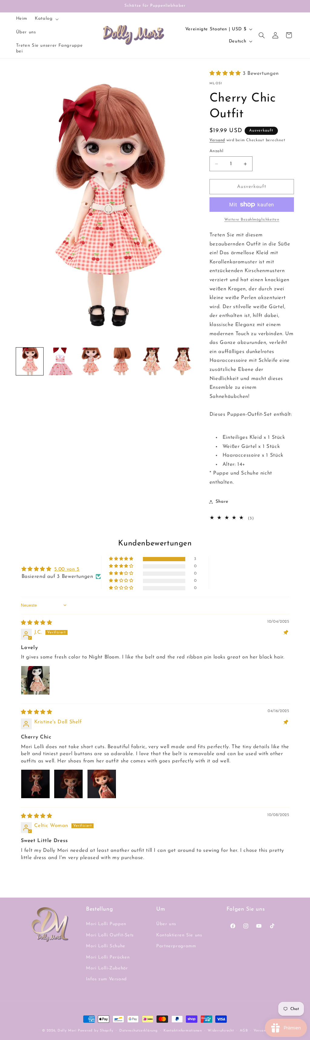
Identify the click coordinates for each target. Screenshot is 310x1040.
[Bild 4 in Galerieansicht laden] (121, 361)
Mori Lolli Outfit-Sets (110, 935)
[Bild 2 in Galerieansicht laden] (60, 361)
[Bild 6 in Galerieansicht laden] (183, 361)
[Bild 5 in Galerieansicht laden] (152, 361)
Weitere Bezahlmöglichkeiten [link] (251, 220)
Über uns (166, 924)
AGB (244, 1030)
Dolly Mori (67, 1030)
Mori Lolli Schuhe (105, 946)
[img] (36, 622)
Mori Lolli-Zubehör (107, 968)
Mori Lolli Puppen (106, 924)
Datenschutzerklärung (138, 1030)
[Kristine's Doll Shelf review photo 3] (101, 783)
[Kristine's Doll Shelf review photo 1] (35, 783)
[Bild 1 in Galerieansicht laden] (30, 361)
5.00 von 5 (66, 569)
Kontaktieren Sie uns (179, 935)
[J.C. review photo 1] (35, 680)
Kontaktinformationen (182, 1030)
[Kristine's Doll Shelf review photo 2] (68, 783)
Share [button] (222, 501)
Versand (217, 140)
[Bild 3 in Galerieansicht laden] (91, 361)
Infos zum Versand (106, 979)
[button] (46, 19)
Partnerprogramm (176, 946)
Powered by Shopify (95, 1030)
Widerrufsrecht (221, 1030)
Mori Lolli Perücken (108, 957)
